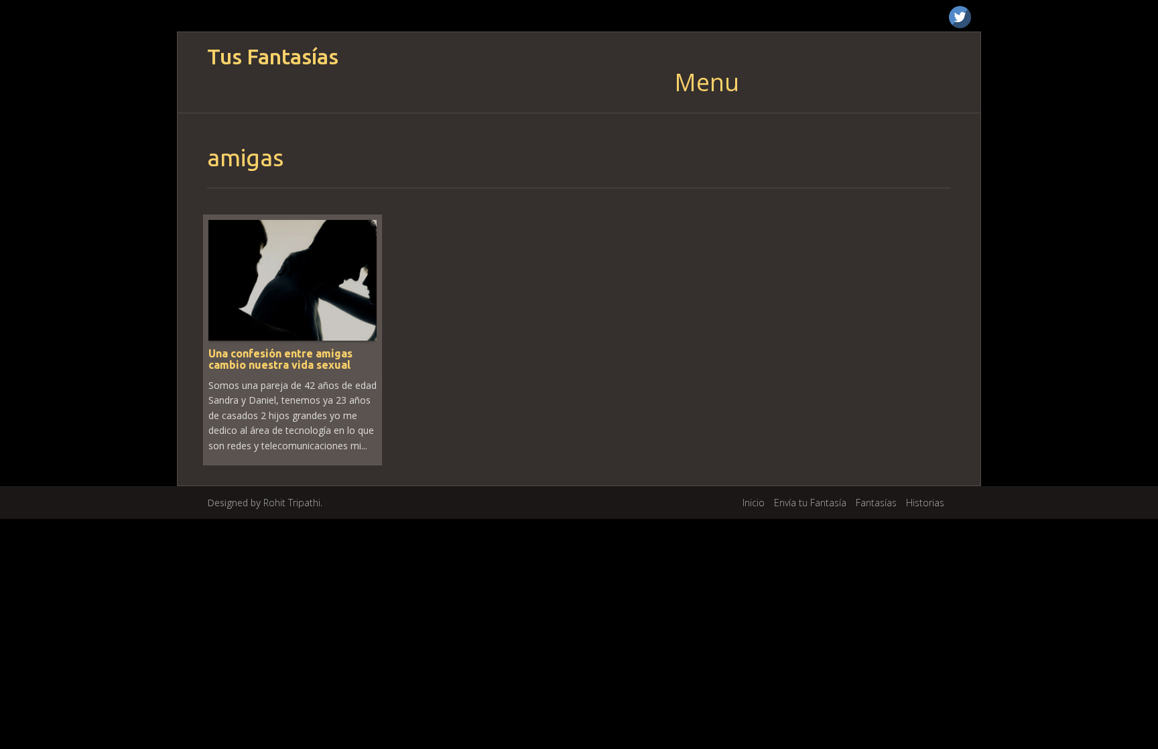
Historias (925, 502)
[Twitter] (960, 17)
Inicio (754, 502)
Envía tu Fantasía (810, 502)
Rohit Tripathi (291, 502)
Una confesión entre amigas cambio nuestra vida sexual (280, 359)
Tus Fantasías (272, 56)
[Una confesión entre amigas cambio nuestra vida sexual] (292, 279)
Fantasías (876, 502)
